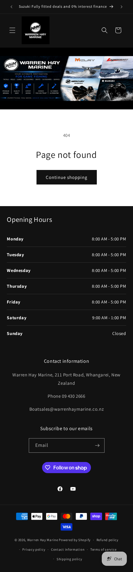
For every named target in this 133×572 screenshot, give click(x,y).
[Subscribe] (97, 445)
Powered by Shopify (75, 540)
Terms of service (103, 549)
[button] (12, 30)
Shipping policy (69, 559)
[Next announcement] (121, 7)
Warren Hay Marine (43, 540)
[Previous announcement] (11, 7)
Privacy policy (33, 549)
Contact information (67, 549)
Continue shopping (67, 177)
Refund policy (107, 540)
